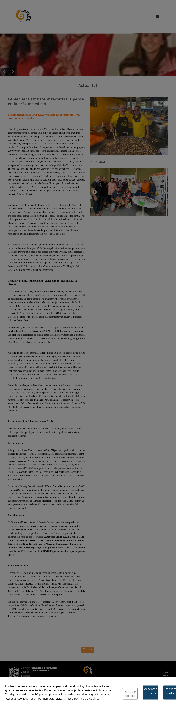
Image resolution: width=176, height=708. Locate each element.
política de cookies (86, 698)
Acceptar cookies (150, 691)
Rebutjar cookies (130, 694)
